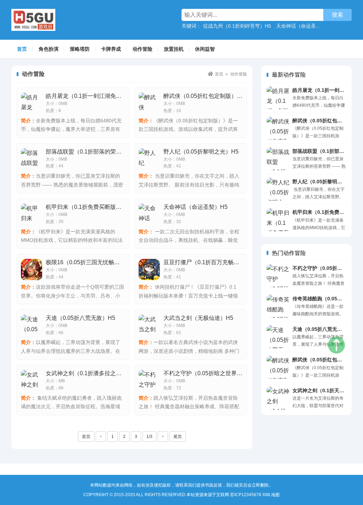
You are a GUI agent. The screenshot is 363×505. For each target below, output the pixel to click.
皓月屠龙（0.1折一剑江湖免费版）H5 (93, 96)
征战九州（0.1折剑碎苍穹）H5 (237, 26)
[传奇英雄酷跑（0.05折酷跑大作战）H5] (278, 306)
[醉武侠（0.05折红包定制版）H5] (278, 128)
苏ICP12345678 (245, 494)
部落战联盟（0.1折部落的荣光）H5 (90, 152)
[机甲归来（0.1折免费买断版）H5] (278, 219)
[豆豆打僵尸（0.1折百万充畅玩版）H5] (149, 269)
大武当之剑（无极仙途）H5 (198, 318)
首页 (22, 49)
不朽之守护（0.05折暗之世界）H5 (206, 373)
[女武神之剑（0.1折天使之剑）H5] (278, 398)
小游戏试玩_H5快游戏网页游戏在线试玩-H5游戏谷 (50, 20)
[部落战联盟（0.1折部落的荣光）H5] (278, 158)
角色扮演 (48, 49)
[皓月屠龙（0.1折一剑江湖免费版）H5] (278, 97)
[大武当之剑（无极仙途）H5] (149, 325)
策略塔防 (80, 49)
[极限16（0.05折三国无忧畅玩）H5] (31, 269)
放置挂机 (174, 49)
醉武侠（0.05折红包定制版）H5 (203, 96)
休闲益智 (205, 49)
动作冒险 (142, 49)
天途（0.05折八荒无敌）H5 (322, 329)
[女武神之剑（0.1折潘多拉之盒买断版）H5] (31, 380)
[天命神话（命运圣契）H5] (149, 214)
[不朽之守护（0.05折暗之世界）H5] (278, 275)
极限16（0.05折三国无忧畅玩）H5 (89, 262)
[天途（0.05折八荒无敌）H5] (278, 336)
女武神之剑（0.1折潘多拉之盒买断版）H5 (99, 373)
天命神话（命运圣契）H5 (304, 26)
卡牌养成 (111, 49)
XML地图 (271, 494)
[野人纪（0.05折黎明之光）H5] (278, 189)
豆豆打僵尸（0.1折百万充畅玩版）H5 (210, 262)
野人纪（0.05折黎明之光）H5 (325, 181)
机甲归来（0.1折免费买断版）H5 (87, 207)
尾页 (177, 436)
